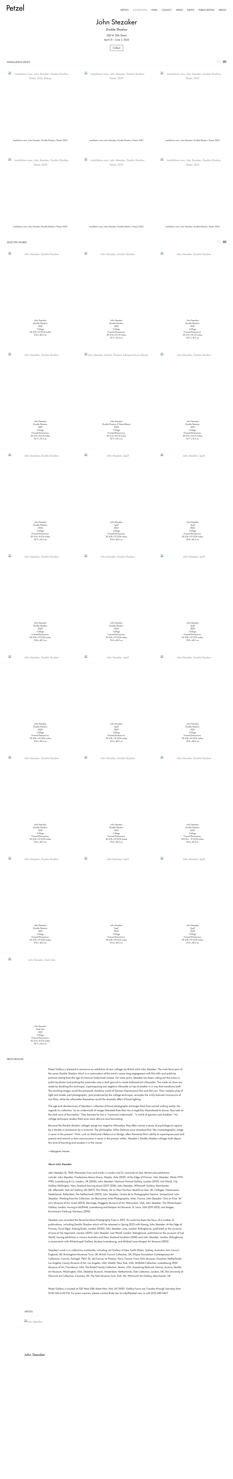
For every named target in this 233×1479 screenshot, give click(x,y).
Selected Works (218, 242)
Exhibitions (140, 9)
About (222, 9)
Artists (124, 9)
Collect (167, 9)
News (190, 9)
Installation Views (218, 62)
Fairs (154, 9)
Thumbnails (224, 62)
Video (179, 9)
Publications (206, 9)
